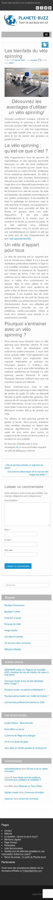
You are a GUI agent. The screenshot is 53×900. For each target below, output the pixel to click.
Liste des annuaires (13, 848)
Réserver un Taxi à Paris (30, 786)
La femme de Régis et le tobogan (19, 735)
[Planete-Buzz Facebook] (41, 8)
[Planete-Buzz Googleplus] (37, 8)
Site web (9, 550)
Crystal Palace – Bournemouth (18, 722)
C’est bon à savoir (12, 617)
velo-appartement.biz (20, 238)
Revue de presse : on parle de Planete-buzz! (25, 856)
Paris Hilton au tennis (14, 729)
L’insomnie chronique (34, 792)
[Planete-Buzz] (26, 20)
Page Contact (10, 842)
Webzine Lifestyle (12, 649)
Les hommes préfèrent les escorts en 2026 (24, 702)
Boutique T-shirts (12, 611)
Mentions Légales (12, 839)
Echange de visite (12, 623)
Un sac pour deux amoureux (17, 642)
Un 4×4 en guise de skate (16, 741)
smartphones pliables (27, 867)
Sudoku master (11, 792)
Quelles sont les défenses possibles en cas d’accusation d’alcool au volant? (22, 852)
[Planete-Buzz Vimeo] (45, 8)
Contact (8, 830)
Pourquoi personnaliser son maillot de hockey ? (26, 695)
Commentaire (12, 500)
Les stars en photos (13, 636)
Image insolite (10, 630)
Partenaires (9, 845)
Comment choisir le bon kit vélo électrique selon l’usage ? (23, 682)
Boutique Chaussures (14, 605)
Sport (11, 63)
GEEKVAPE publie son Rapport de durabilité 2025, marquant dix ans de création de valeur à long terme (26, 672)
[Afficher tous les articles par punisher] (39, 60)
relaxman (8, 798)
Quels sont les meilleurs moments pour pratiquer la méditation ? (22, 778)
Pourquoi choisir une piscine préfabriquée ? (24, 689)
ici (17, 447)
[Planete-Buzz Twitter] (50, 8)
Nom (7, 529)
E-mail (8, 539)
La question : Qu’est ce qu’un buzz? (21, 836)
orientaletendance (12, 768)
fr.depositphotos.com (32, 870)
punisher (34, 60)
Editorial (8, 833)
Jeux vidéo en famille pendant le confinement (25, 747)
